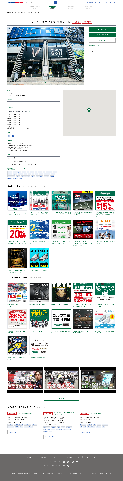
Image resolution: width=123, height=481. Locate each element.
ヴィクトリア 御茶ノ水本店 (25, 413)
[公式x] (64, 462)
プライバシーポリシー (46, 473)
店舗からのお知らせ (102, 35)
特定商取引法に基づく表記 (24, 473)
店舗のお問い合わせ (72, 457)
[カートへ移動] (111, 2)
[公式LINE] (68, 466)
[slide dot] (45, 82)
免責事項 (36, 473)
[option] (45, 56)
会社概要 (101, 473)
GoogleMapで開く (14, 432)
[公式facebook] (68, 462)
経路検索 (102, 40)
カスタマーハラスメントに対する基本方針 (67, 473)
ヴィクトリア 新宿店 (95, 413)
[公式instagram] (73, 462)
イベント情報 (102, 29)
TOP (62, 398)
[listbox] (45, 56)
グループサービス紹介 (91, 457)
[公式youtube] (77, 462)
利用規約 (13, 473)
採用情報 (108, 473)
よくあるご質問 (42, 457)
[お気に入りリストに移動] (107, 2)
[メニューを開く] (114, 2)
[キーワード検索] (55, 2)
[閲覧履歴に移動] (104, 2)
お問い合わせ (57, 457)
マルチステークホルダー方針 (89, 473)
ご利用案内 (28, 457)
